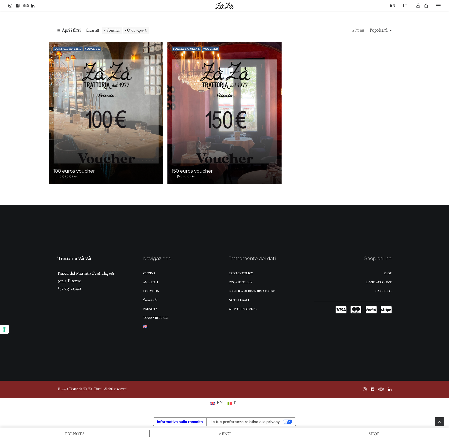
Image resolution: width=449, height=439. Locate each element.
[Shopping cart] (424, 6)
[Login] (416, 6)
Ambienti (150, 282)
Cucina (149, 273)
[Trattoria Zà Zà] (224, 5)
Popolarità (378, 30)
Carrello (383, 291)
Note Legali (239, 300)
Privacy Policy (241, 273)
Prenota (150, 309)
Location (151, 291)
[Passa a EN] (145, 327)
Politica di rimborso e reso (252, 291)
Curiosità (150, 300)
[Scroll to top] (439, 421)
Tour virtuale (155, 318)
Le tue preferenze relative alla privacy (245, 421)
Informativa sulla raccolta (180, 421)
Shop (387, 273)
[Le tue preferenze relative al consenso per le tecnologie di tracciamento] (4, 329)
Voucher (113, 30)
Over (137, 30)
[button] (11, 5)
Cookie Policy (240, 282)
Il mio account (378, 282)
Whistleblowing (243, 309)
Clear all (92, 30)
